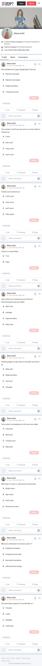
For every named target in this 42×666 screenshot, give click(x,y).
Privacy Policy (25, 658)
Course (12, 658)
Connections (23, 57)
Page (3, 658)
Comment (22, 110)
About (12, 57)
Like (8, 110)
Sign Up (31, 3)
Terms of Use (6, 661)
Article (18, 658)
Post (7, 658)
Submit (34, 98)
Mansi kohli (11, 64)
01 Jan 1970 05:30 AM (14, 65)
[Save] (35, 64)
